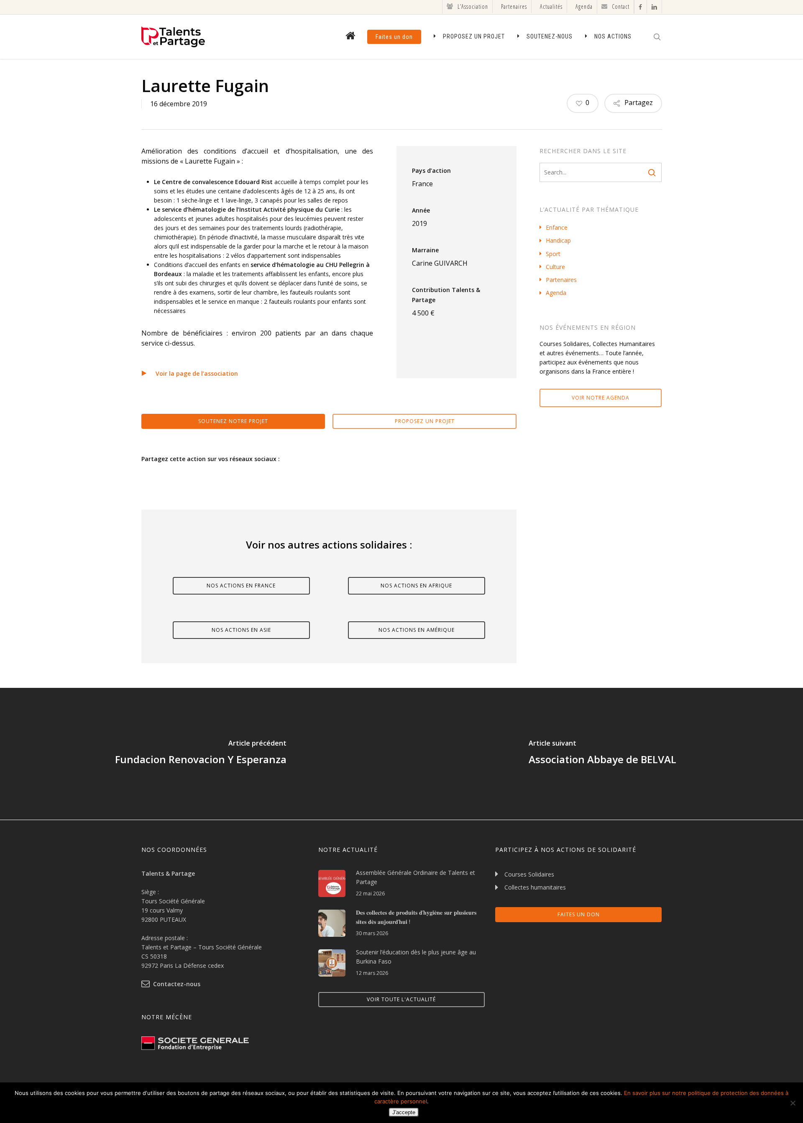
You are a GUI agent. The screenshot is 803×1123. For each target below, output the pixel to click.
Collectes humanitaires (535, 887)
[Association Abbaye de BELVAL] (602, 754)
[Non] (792, 1103)
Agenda (556, 293)
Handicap (558, 240)
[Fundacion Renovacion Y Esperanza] (201, 754)
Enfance (557, 227)
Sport (553, 254)
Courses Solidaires (529, 874)
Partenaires (561, 280)
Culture (555, 267)
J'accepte (403, 1112)
